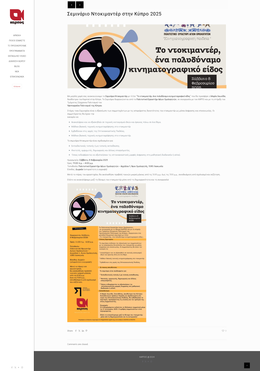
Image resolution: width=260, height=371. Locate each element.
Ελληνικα (17, 86)
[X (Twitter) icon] (15, 367)
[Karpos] (17, 16)
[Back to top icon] (247, 365)
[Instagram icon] (22, 367)
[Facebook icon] (12, 367)
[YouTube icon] (19, 367)
